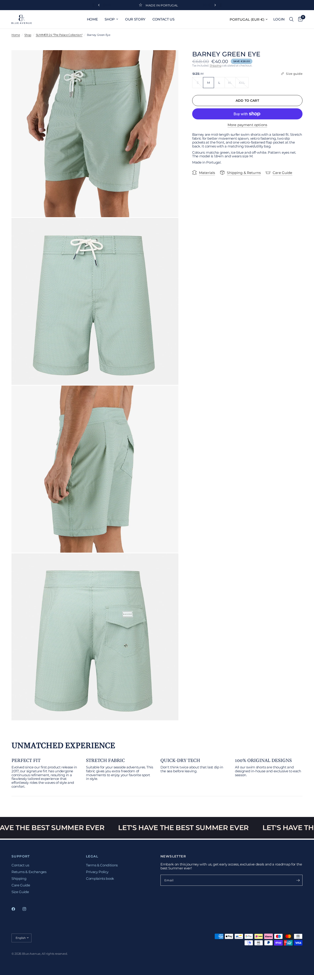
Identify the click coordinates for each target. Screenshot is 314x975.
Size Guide (20, 892)
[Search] (291, 19)
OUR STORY (135, 19)
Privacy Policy (97, 872)
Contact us (20, 865)
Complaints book (100, 878)
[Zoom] (168, 59)
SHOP (110, 19)
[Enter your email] (298, 880)
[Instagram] (28, 909)
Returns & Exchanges (28, 872)
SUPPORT (20, 856)
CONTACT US (163, 19)
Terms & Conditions (102, 865)
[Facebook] (16, 909)
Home (15, 34)
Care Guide (20, 885)
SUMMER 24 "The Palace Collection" (59, 34)
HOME (92, 19)
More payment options (247, 125)
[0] (299, 19)
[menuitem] (92, 19)
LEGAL (92, 856)
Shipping (215, 65)
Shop (27, 34)
